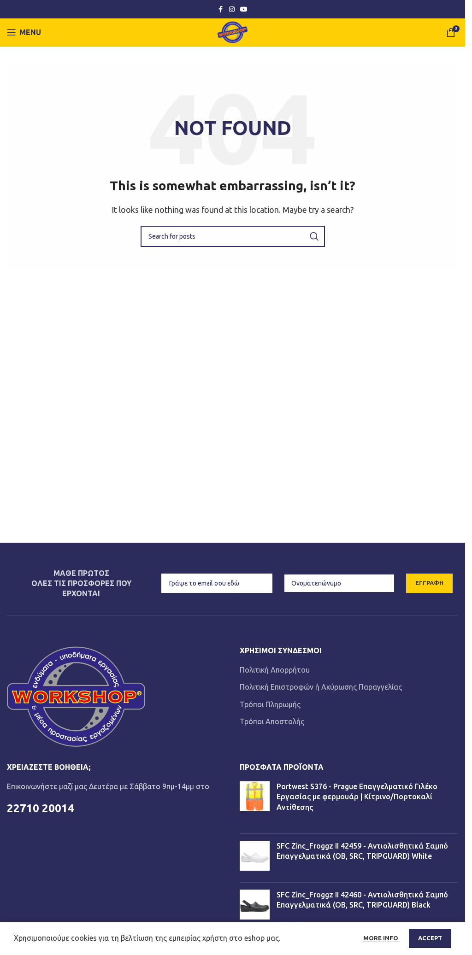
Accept (430, 938)
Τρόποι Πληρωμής (270, 704)
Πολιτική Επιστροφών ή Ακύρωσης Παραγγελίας (321, 687)
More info (381, 938)
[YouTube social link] (243, 9)
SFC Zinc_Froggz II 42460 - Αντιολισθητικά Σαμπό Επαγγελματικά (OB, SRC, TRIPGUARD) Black (362, 900)
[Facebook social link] (220, 9)
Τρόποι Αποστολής (272, 721)
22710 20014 (40, 808)
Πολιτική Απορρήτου (275, 670)
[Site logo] (232, 31)
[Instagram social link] (231, 9)
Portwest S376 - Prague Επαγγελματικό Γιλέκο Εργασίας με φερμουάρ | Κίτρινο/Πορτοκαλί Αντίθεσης (357, 796)
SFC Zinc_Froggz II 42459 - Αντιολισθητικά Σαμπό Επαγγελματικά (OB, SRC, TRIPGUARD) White (362, 851)
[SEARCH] (314, 236)
